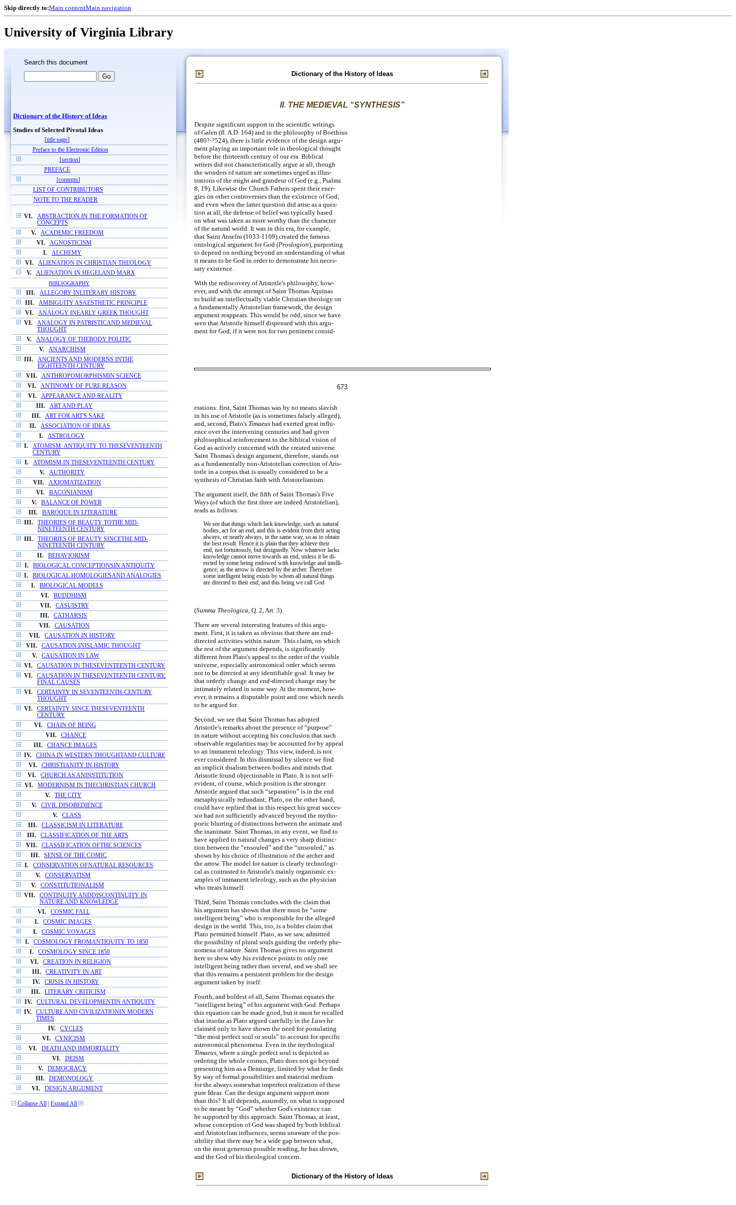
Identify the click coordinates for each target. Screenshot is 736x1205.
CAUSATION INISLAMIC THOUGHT (91, 646)
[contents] (68, 180)
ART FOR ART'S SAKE (75, 416)
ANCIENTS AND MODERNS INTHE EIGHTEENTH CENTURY (85, 362)
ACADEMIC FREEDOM (72, 233)
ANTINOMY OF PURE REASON (84, 386)
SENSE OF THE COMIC (75, 855)
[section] (70, 160)
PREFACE (57, 170)
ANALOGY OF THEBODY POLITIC (83, 339)
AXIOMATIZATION (75, 482)
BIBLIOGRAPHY (69, 283)
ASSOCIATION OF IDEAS (75, 426)
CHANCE (73, 735)
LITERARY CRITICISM (75, 992)
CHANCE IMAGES (72, 745)
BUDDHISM (70, 595)
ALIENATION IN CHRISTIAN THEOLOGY (94, 263)
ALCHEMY (67, 253)
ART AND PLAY (71, 406)
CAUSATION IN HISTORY (80, 636)
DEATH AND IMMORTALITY (81, 1048)
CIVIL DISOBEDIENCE (72, 805)
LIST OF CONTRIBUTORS (68, 190)
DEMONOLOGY (71, 1078)
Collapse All (32, 1103)
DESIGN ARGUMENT (74, 1088)
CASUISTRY (72, 605)
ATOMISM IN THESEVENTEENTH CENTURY (94, 462)
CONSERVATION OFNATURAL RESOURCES (93, 865)
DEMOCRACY (67, 1068)
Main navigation (108, 8)
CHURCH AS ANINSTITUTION (82, 775)
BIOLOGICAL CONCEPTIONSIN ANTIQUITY (94, 565)
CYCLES (71, 1028)
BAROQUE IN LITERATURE (79, 512)
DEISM (74, 1058)
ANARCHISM (67, 349)
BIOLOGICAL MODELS (71, 585)
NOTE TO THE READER (66, 200)
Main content (67, 8)
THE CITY (68, 795)
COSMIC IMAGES (67, 922)
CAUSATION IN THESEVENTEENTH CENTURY (101, 666)
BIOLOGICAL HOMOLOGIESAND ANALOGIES (97, 575)
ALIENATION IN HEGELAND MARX (85, 273)
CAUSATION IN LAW (70, 656)
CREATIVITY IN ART (74, 972)
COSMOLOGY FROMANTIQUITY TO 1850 (91, 942)
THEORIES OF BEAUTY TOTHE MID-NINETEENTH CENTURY (88, 525)
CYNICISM (70, 1038)
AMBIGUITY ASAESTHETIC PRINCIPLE (93, 303)
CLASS (71, 815)
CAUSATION (72, 626)
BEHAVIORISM (69, 555)
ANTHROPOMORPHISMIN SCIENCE (91, 376)
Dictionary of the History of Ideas (60, 116)
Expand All (64, 1103)
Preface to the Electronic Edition (70, 150)
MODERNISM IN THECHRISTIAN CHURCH (97, 785)
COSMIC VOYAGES (69, 932)
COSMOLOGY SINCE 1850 (74, 952)
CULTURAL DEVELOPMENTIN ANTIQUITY (96, 1002)
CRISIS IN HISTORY (72, 982)
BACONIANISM (71, 492)
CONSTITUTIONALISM (72, 885)
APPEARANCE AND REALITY (82, 396)
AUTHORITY (67, 472)
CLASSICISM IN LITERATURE (82, 825)
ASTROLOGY (66, 436)
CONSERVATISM (68, 875)
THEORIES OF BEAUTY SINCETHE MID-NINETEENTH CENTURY (93, 542)
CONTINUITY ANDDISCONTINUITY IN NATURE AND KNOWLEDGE (93, 898)
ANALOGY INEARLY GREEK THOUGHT (93, 313)
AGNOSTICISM (71, 243)
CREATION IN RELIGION (77, 962)
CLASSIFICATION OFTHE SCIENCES (92, 845)
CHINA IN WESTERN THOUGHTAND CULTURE (100, 755)
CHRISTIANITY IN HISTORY (81, 765)
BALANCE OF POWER (71, 502)
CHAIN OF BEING (71, 725)
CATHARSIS (70, 616)
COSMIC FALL (70, 912)
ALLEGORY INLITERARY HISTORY (88, 293)
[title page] (57, 140)
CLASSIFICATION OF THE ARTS (84, 835)
